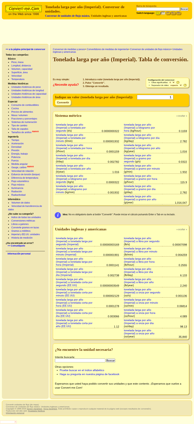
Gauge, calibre (19, 167)
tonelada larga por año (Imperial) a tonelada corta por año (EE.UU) (74, 323)
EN (157, 13)
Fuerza (15, 160)
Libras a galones (20, 224)
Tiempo (15, 140)
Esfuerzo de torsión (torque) (25, 174)
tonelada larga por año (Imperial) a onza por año (139, 332)
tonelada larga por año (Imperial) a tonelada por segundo (71, 127)
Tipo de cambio (19, 125)
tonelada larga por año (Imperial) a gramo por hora (140, 177)
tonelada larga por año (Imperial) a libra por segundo (142, 240)
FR (178, 13)
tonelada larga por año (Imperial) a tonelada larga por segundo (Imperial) (74, 241)
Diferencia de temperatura (24, 178)
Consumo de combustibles (25, 105)
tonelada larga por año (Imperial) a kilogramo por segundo (71, 178)
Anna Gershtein (50, 409)
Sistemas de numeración (24, 122)
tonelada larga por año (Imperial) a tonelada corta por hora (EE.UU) (74, 302)
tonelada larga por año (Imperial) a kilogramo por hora (139, 127)
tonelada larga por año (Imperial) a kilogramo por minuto (71, 189)
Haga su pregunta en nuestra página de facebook (89, 374)
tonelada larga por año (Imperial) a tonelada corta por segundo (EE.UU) (74, 282)
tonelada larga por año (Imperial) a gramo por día (140, 188)
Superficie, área (19, 72)
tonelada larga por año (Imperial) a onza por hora (139, 311)
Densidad (16, 147)
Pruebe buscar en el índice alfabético (82, 370)
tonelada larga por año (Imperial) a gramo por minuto (142, 167)
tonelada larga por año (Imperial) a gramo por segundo (137, 158)
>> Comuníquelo (16, 245)
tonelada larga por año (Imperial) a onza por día (139, 322)
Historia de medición (22, 237)
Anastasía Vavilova (36, 411)
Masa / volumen (19, 115)
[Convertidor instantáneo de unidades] (24, 10)
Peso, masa (17, 62)
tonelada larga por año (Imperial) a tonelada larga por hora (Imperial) (74, 261)
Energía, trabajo (19, 153)
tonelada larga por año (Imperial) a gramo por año (140, 198)
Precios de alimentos (22, 112)
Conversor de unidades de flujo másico (67, 15)
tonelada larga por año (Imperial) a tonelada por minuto (71, 137)
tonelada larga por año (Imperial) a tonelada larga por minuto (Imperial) (74, 251)
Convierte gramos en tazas (25, 227)
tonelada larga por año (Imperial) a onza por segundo (142, 291)
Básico (12, 58)
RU (173, 13)
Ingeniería (13, 136)
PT (168, 13)
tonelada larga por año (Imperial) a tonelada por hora (74, 147)
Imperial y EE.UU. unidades (25, 234)
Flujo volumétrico (20, 181)
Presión (15, 150)
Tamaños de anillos (21, 132)
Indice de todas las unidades (26, 217)
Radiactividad (18, 195)
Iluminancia (17, 188)
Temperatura (17, 79)
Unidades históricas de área (25, 97)
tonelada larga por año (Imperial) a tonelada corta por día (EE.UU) (74, 312)
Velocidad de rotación (22, 171)
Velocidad (16, 76)
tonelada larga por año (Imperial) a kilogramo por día (142, 136)
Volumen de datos (20, 202)
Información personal (19, 253)
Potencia (15, 157)
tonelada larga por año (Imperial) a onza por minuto (141, 301)
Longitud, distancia (21, 65)
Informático (14, 199)
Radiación (16, 191)
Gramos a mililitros (21, 231)
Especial (12, 101)
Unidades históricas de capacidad (28, 94)
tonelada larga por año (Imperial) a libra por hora (139, 260)
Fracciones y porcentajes (24, 118)
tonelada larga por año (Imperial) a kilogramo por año (142, 147)
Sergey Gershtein (34, 409)
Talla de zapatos (19, 129)
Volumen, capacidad (21, 69)
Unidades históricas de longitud (27, 90)
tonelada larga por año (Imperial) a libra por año (139, 281)
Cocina (15, 108)
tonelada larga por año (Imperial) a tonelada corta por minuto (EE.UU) (74, 292)
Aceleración (17, 143)
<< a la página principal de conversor (25, 49)
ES (162, 13)
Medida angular (19, 164)
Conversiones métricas (23, 220)
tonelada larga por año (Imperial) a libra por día (138, 270)
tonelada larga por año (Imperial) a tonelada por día (73, 157)
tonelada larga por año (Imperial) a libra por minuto (140, 250)
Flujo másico (17, 184)
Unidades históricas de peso (26, 87)
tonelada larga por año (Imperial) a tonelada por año (73, 167)
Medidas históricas (18, 83)
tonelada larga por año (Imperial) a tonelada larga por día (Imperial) (74, 271)
